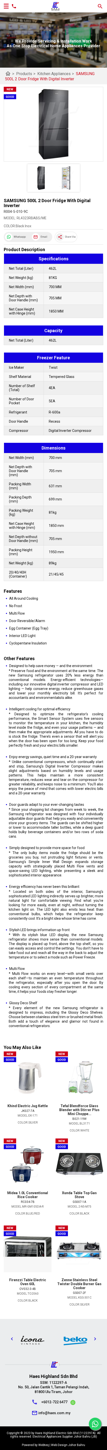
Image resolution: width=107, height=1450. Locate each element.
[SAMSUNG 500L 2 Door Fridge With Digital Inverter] (53, 124)
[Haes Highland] (55, 6)
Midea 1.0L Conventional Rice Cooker (27, 1195)
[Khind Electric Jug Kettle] (28, 1077)
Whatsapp (20, 236)
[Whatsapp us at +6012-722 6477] (72, 1403)
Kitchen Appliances (55, 73)
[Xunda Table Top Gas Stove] (79, 1164)
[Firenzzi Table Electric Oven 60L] (28, 1251)
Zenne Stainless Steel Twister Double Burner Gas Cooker (79, 1284)
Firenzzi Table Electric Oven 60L (27, 1282)
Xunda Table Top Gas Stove (79, 1195)
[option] (32, 1340)
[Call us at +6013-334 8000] (13, 6)
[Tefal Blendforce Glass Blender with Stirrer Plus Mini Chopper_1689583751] (79, 1077)
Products (25, 73)
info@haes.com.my (54, 1413)
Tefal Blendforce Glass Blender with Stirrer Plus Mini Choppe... (79, 1110)
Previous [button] (12, 1339)
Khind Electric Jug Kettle (27, 1106)
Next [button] (95, 1339)
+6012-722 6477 (54, 1402)
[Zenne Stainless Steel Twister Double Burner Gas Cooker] (79, 1251)
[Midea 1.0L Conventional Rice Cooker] (28, 1164)
